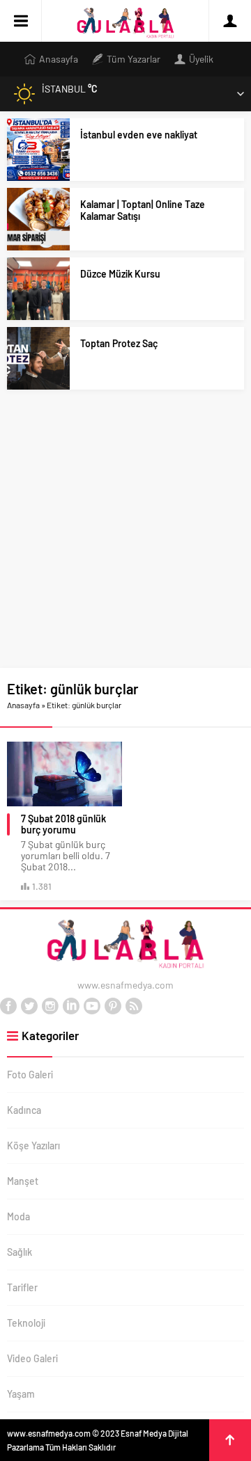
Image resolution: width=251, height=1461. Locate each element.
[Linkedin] (71, 1006)
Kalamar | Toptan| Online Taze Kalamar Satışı (142, 210)
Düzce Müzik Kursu (120, 274)
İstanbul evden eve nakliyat (138, 135)
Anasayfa (23, 705)
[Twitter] (29, 1006)
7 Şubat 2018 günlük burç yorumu (63, 824)
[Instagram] (50, 1006)
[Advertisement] (125, 535)
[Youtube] (92, 1006)
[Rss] (134, 1006)
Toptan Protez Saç (119, 343)
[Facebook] (8, 1006)
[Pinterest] (113, 1006)
